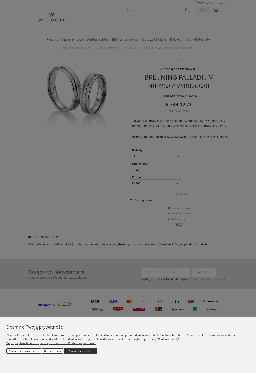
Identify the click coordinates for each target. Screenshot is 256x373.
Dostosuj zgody (52, 351)
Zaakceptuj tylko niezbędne (24, 351)
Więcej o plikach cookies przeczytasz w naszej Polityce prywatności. (51, 343)
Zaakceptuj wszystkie (80, 351)
